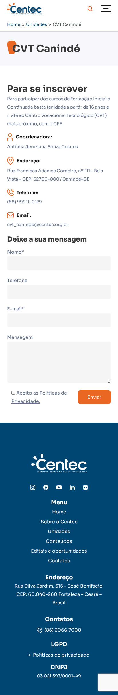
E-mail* (16, 309)
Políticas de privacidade (61, 655)
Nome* (15, 252)
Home (13, 24)
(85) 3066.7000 (62, 630)
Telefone (17, 280)
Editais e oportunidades (59, 551)
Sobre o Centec (59, 522)
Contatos (59, 561)
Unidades (36, 24)
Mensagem (20, 337)
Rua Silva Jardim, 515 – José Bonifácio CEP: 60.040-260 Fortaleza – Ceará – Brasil (59, 594)
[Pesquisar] (90, 8)
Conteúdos (59, 541)
